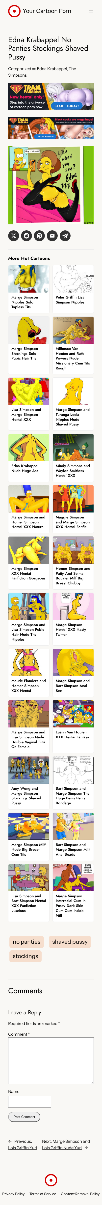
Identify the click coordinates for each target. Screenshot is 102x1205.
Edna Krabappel (52, 68)
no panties (26, 941)
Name (13, 1091)
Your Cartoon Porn (47, 10)
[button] (13, 235)
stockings (25, 956)
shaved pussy (70, 941)
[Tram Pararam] (51, 108)
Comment (19, 1034)
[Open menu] (91, 11)
